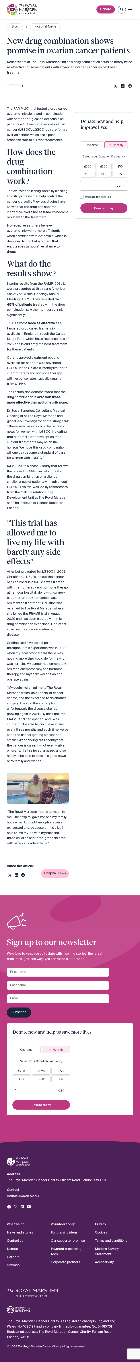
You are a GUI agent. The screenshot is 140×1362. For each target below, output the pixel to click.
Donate (105, 9)
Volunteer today (63, 1224)
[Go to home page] (18, 1161)
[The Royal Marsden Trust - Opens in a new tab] (32, 1293)
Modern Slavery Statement (106, 1251)
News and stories (20, 1232)
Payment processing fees (66, 1251)
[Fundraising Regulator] (18, 1309)
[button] (122, 9)
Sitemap (13, 1265)
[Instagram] (15, 1207)
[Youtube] (29, 1207)
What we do (15, 1224)
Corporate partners (65, 1262)
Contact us (15, 1241)
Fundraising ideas (64, 1232)
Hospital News (55, 873)
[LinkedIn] (22, 1207)
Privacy (100, 1224)
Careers (13, 1257)
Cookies (101, 1232)
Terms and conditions (111, 1241)
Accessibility (104, 1262)
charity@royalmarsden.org (23, 1196)
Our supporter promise (68, 1241)
